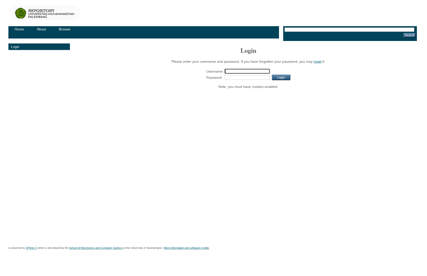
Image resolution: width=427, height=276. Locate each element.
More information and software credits (186, 247)
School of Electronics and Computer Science (96, 247)
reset (317, 61)
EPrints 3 (31, 247)
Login (15, 47)
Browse (64, 29)
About (41, 29)
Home (19, 29)
